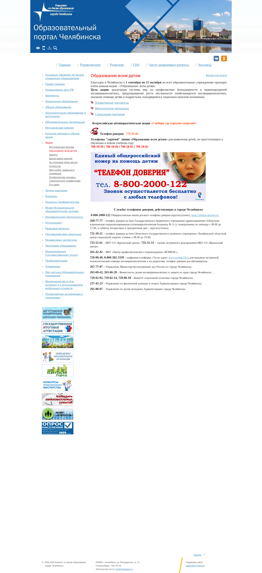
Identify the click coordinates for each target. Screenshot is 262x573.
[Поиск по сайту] (55, 48)
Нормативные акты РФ (59, 89)
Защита (53, 154)
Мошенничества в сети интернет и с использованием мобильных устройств (64, 285)
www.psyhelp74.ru (179, 257)
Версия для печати (216, 75)
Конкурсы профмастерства (62, 201)
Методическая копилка (61, 147)
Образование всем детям (63, 151)
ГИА (136, 65)
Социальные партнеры (110, 114)
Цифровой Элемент (195, 566)
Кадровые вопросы (57, 228)
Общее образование (58, 107)
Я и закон (54, 184)
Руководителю (90, 65)
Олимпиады (52, 266)
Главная (65, 65)
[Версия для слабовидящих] (38, 48)
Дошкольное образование (61, 101)
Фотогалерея (53, 222)
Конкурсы (51, 196)
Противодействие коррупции (63, 234)
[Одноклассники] (224, 58)
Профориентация (56, 260)
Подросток (55, 166)
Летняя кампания (56, 190)
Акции (49, 142)
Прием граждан (55, 84)
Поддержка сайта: (194, 562)
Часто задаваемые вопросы (169, 65)
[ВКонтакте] (216, 58)
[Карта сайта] (49, 48)
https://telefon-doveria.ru (204, 215)
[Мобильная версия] (44, 48)
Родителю (117, 65)
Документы (52, 95)
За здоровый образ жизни (63, 162)
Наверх (198, 555)
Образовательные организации (65, 121)
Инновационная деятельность (64, 216)
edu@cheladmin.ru (124, 569)
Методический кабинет (59, 127)
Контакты (205, 65)
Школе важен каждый (60, 158)
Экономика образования (60, 245)
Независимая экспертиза (61, 239)
